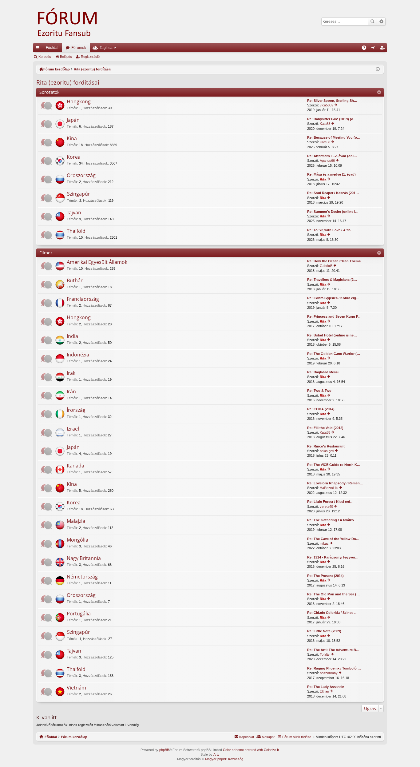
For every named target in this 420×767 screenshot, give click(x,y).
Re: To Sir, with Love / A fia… (330, 230)
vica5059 (326, 105)
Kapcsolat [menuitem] (246, 737)
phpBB (164, 750)
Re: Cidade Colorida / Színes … (332, 612)
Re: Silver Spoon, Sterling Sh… (332, 100)
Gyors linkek (38, 49)
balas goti (327, 451)
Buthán (75, 281)
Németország (82, 577)
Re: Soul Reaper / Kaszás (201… (333, 193)
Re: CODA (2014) (321, 409)
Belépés (66, 56)
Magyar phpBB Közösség (224, 759)
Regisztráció (90, 56)
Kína (72, 139)
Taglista (106, 48)
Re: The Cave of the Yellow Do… (333, 539)
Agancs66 (327, 160)
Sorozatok (49, 92)
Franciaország (83, 299)
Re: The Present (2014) (325, 576)
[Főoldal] (76, 21)
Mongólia (77, 540)
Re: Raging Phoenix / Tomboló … (334, 668)
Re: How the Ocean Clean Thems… (335, 261)
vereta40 (326, 506)
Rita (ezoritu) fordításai (67, 82)
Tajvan (74, 213)
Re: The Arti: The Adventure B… (333, 650)
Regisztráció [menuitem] (383, 49)
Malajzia (76, 521)
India (72, 336)
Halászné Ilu (329, 488)
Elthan (324, 691)
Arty (216, 754)
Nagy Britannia (84, 558)
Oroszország (81, 176)
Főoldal (52, 48)
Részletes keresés (381, 21)
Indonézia (78, 355)
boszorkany (329, 673)
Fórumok (78, 48)
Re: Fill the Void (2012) (325, 428)
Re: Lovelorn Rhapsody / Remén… (335, 483)
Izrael (73, 429)
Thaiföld (76, 231)
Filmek (46, 253)
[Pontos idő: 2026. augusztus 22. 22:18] (378, 69)
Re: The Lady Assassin (325, 687)
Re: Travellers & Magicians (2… (332, 279)
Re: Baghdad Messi (323, 372)
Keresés (372, 21)
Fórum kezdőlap (74, 737)
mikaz (324, 543)
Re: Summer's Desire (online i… (333, 211)
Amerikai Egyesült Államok (97, 262)
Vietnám (76, 688)
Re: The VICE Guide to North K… (333, 465)
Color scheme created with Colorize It (251, 750)
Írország (76, 410)
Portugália (79, 614)
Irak (71, 373)
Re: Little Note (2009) (324, 631)
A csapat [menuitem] (268, 737)
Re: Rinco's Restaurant (326, 446)
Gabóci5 (326, 266)
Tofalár (325, 654)
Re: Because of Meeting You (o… (333, 137)
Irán (71, 392)
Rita (323, 179)
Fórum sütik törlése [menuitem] (296, 737)
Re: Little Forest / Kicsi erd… (330, 501)
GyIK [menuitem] (366, 49)
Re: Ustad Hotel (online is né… (332, 335)
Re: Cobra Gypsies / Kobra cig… (333, 298)
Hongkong (79, 102)
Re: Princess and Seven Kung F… (334, 316)
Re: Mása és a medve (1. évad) (331, 174)
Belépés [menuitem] (374, 49)
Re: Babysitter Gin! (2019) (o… (332, 119)
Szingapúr (78, 194)
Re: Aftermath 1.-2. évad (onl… (332, 156)
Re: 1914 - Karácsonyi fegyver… (333, 557)
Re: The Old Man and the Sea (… (333, 594)
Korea (74, 157)
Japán (73, 120)
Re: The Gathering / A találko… (332, 520)
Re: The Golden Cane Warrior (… (333, 354)
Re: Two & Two (319, 390)
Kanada (75, 466)
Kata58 (325, 123)
